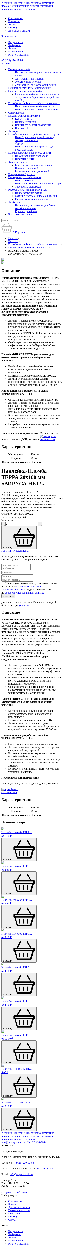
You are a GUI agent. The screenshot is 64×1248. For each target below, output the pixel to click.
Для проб (13, 131)
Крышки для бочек (26, 211)
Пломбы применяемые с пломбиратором (38, 183)
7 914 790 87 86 (44, 1168)
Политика (14, 1213)
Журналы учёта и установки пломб (35, 84)
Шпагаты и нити (25, 158)
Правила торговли (19, 1210)
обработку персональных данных (24, 592)
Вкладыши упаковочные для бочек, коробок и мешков (35, 207)
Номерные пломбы (19, 69)
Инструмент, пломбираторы (24, 177)
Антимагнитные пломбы (29, 78)
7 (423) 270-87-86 (24, 1162)
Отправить (8, 596)
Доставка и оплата (19, 30)
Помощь (13, 27)
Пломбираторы (24, 180)
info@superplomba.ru (13, 1142)
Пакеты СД (21, 128)
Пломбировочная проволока (31, 155)
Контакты (14, 21)
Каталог (6, 63)
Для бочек (14, 202)
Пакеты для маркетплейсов (24, 115)
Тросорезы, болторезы (28, 186)
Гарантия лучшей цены (15, 550)
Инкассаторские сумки (28, 192)
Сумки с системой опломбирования (36, 195)
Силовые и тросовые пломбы (25, 90)
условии (24, 605)
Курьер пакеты (23, 118)
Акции (12, 24)
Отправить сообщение (14, 1192)
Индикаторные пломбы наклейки (34, 106)
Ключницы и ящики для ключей (34, 165)
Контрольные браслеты (21, 174)
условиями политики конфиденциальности (21, 588)
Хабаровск (14, 45)
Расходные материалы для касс (33, 199)
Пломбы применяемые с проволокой (29, 87)
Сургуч (19, 143)
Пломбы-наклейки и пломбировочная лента (34, 103)
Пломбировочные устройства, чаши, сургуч (33, 134)
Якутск (12, 48)
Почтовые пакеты (25, 121)
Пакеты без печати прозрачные (33, 124)
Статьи (12, 1219)
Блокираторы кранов (20, 214)
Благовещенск (16, 51)
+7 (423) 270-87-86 (12, 60)
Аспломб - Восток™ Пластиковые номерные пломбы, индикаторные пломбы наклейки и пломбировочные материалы (27, 5)
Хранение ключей (18, 161)
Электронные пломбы (28, 81)
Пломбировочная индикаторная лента (37, 109)
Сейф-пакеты (16, 112)
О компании (15, 18)
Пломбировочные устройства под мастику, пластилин (34, 139)
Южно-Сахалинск (18, 54)
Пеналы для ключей (26, 168)
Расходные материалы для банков (27, 189)
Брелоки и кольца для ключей (32, 171)
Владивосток (9, 36)
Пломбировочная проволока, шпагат (29, 152)
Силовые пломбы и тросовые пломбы (37, 94)
